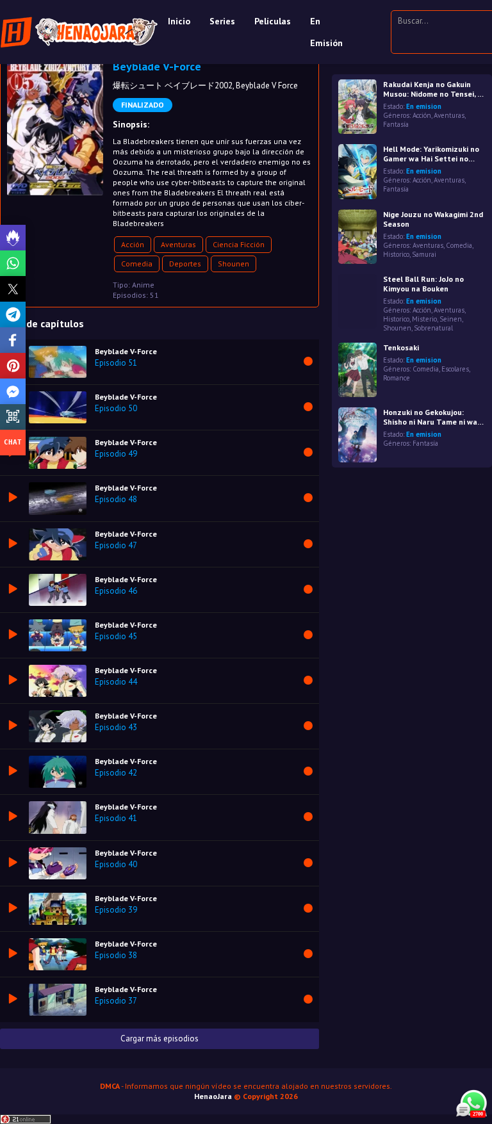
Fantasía (396, 124)
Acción (132, 244)
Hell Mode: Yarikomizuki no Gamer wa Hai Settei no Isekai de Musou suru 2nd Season (431, 153)
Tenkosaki (401, 347)
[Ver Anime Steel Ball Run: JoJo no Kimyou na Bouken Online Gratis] (357, 301)
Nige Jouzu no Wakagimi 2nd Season (433, 219)
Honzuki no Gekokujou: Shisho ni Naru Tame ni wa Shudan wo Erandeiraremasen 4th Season (430, 417)
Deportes (185, 263)
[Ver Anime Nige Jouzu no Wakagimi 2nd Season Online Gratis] (357, 236)
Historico (396, 254)
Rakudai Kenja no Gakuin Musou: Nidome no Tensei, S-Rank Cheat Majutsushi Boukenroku (434, 89)
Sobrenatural (433, 327)
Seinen (450, 318)
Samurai (424, 254)
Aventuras (178, 244)
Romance (396, 377)
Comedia (136, 263)
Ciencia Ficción (239, 244)
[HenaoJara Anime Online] (79, 32)
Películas (272, 21)
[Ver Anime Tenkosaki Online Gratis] (357, 370)
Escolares (455, 368)
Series (222, 21)
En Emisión (326, 32)
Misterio (424, 318)
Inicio (179, 21)
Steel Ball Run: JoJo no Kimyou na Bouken (423, 283)
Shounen (233, 263)
